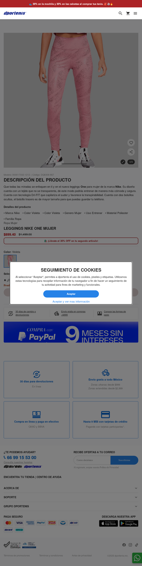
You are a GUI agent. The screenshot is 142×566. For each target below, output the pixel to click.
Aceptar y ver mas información (71, 301)
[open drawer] (135, 13)
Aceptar (71, 294)
